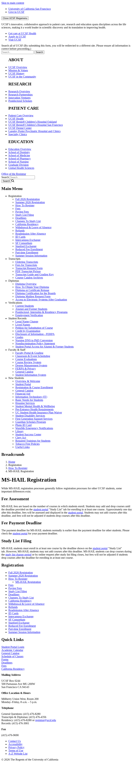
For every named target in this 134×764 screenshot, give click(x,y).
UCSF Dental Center (20, 128)
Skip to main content (12, 2)
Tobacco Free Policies (27, 443)
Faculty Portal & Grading (29, 352)
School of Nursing (18, 161)
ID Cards (20, 236)
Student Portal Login (12, 646)
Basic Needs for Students (29, 399)
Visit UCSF (14, 39)
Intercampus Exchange (27, 239)
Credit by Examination (27, 330)
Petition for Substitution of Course (34, 327)
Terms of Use (15, 750)
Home (11, 461)
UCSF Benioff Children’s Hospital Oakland (32, 121)
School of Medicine (19, 155)
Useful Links (22, 447)
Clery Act (20, 437)
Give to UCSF (16, 11)
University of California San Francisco (29, 8)
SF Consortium (23, 243)
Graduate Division (18, 164)
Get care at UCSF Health (22, 33)
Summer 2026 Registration (30, 202)
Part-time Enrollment (26, 252)
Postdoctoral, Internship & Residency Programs (41, 312)
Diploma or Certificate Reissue (32, 290)
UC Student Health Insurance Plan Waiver (38, 412)
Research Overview (19, 91)
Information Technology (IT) (31, 396)
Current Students (24, 305)
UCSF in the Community (22, 76)
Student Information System (30, 374)
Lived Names (22, 324)
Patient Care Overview (21, 115)
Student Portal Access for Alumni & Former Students (44, 346)
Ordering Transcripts (26, 261)
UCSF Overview (17, 67)
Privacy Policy (16, 747)
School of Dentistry (19, 152)
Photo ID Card (23, 425)
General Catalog (24, 371)
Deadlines (20, 217)
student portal (40, 509)
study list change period (18, 554)
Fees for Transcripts (26, 265)
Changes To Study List (28, 221)
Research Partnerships (20, 94)
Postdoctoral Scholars (20, 100)
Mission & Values (18, 70)
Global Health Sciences (21, 167)
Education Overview (19, 149)
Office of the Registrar (13, 173)
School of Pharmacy (19, 158)
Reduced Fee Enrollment (29, 249)
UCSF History (16, 73)
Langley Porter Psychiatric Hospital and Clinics (34, 131)
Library (19, 431)
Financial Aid (22, 393)
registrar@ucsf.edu (45, 720)
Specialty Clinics (17, 134)
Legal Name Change (26, 321)
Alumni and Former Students (31, 308)
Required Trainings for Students (32, 440)
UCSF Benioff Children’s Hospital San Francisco (35, 124)
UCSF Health (16, 118)
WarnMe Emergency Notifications (34, 428)
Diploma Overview (26, 283)
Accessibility (15, 744)
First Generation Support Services (34, 418)
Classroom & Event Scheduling (32, 356)
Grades (19, 337)
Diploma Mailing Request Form (32, 296)
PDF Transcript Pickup (28, 271)
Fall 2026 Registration (27, 199)
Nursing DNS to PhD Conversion (34, 340)
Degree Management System (31, 365)
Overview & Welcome (27, 381)
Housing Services (25, 403)
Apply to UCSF (17, 36)
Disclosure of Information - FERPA (35, 334)
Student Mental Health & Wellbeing (35, 406)
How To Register (24, 205)
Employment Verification (29, 315)
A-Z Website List (17, 753)
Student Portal (23, 384)
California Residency (27, 224)
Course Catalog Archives (29, 277)
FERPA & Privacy (25, 368)
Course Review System (28, 362)
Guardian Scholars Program (30, 421)
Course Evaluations (26, 359)
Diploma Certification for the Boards (35, 293)
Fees (17, 208)
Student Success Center (28, 434)
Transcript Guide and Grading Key (34, 274)
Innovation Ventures (19, 97)
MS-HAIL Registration (28, 581)
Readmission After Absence (30, 233)
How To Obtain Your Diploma (32, 287)
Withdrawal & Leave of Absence (33, 227)
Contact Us (14, 741)
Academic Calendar (12, 650)
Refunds (20, 230)
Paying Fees (22, 211)
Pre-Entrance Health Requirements (34, 409)
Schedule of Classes (12, 656)
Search (5, 177)
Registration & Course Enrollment (34, 387)
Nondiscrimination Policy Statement (35, 343)
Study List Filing (24, 214)
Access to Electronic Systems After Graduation (41, 299)
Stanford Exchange (25, 246)
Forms (4, 659)
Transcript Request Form (29, 268)
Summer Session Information (31, 255)
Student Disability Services (30, 415)
